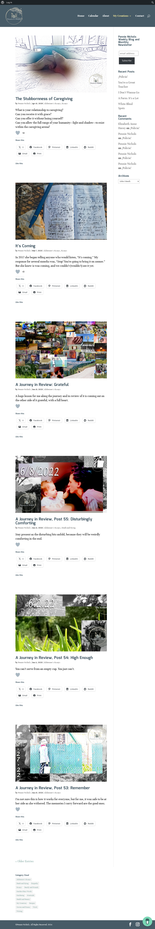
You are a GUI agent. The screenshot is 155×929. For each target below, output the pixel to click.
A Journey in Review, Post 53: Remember (52, 788)
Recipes (32, 903)
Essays (65, 103)
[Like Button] (17, 133)
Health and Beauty (23, 899)
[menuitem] (2, 2)
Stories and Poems (23, 907)
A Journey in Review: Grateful (42, 385)
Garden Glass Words (24, 891)
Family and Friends (31, 887)
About (105, 16)
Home (81, 16)
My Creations (120, 16)
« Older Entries (24, 861)
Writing (19, 911)
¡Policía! (123, 76)
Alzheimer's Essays (52, 103)
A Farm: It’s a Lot (128, 98)
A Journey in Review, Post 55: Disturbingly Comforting (53, 521)
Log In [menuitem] (9, 2)
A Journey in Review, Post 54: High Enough (54, 658)
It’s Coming (25, 246)
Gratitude (30, 895)
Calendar (93, 16)
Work (35, 907)
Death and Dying (68, 528)
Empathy (34, 883)
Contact (139, 16)
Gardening (20, 895)
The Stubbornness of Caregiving (44, 99)
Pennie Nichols (24, 103)
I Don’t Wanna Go (128, 92)
